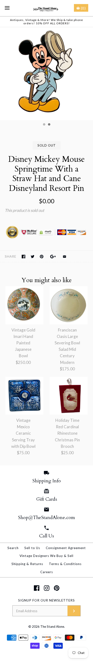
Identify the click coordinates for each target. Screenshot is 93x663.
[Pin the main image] (41, 256)
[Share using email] (64, 256)
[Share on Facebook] (23, 256)
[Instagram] (46, 588)
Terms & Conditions (65, 564)
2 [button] (48, 124)
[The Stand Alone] (47, 8)
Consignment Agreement (66, 548)
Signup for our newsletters (46, 600)
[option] (46, 73)
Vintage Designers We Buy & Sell (46, 556)
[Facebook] (36, 588)
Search (13, 548)
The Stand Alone (52, 626)
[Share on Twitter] (32, 256)
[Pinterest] (56, 588)
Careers (46, 572)
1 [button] (43, 124)
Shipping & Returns (27, 564)
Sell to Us (32, 548)
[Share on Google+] (53, 256)
